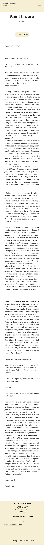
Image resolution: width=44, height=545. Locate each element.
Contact (21, 521)
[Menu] (39, 6)
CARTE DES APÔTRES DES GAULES (22, 509)
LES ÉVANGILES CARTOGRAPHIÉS (22, 516)
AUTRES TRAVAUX (22, 503)
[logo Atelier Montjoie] (22, 531)
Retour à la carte (22, 34)
